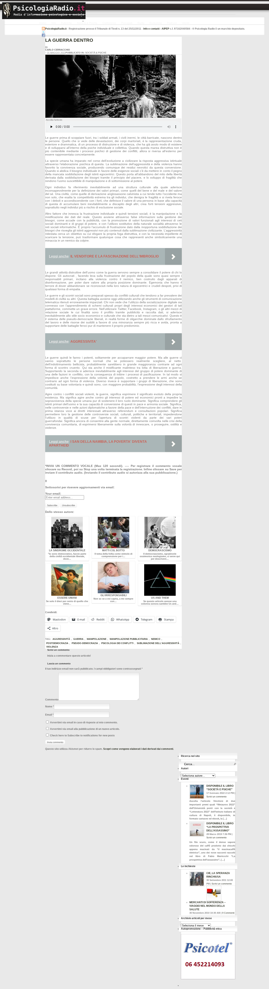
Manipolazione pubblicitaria (129, 639)
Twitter (43, 32)
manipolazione (96, 639)
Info (53, 23)
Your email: (53, 493)
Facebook (43, 35)
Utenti (185, 23)
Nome (48, 706)
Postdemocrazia (57, 643)
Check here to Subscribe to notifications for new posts (82, 735)
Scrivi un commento (216, 796)
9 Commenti (228, 913)
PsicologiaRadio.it (44, 10)
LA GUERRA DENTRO (69, 40)
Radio (140, 23)
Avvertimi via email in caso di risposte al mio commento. (83, 722)
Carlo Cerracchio (57, 49)
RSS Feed (43, 28)
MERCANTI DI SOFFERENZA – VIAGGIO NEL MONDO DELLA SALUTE (207, 906)
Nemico (155, 639)
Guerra (78, 639)
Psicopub (126, 23)
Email (48, 714)
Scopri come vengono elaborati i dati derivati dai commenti (138, 748)
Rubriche (66, 23)
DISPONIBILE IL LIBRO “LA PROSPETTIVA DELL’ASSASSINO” (219, 827)
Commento (51, 699)
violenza (52, 646)
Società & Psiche (87, 23)
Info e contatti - (152, 28)
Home (42, 23)
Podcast (172, 23)
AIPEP (165, 28)
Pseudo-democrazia (85, 643)
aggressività (61, 639)
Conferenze (109, 23)
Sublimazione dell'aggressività (158, 643)
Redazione (155, 23)
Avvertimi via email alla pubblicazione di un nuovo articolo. (85, 729)
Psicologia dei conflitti (117, 643)
